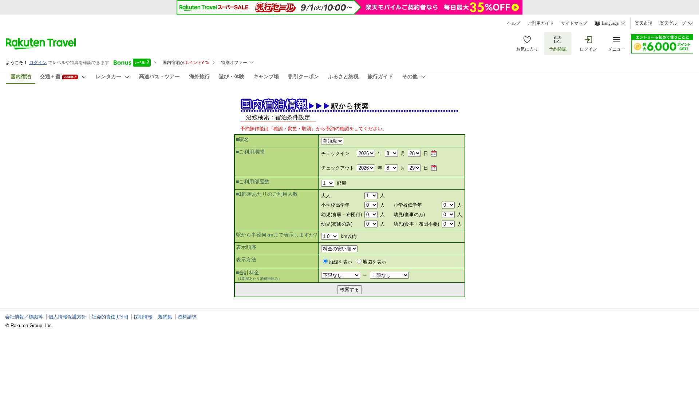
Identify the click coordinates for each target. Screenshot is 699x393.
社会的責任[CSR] (110, 316)
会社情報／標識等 (24, 316)
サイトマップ (574, 23)
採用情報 (143, 316)
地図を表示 (374, 262)
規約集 (165, 316)
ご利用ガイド (541, 23)
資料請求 (187, 316)
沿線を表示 (340, 262)
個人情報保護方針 (67, 316)
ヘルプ (513, 23)
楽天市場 (643, 23)
